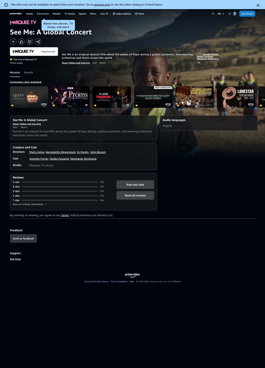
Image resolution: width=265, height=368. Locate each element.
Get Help (15, 259)
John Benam (98, 152)
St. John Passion (112, 97)
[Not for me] (29, 41)
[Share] (38, 41)
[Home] (16, 14)
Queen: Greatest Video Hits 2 (29, 97)
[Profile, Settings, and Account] (235, 13)
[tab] (15, 72)
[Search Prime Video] (213, 13)
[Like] (21, 41)
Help (131, 281)
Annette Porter (210, 54)
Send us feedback (119, 281)
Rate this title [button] (135, 184)
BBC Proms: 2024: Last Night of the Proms (70, 97)
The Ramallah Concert (195, 97)
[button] (29, 204)
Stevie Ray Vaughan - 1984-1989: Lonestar (236, 97)
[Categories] (229, 13)
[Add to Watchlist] (13, 41)
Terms (65, 215)
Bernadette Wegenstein (61, 152)
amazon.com (102, 4)
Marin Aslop (36, 152)
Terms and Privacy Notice (96, 281)
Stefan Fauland (205, 56)
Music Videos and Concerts (76, 62)
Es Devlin (83, 152)
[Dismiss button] (258, 5)
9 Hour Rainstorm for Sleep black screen (153, 97)
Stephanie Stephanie (208, 58)
